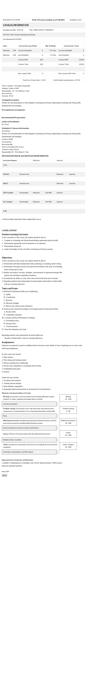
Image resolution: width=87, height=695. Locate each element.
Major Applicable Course (32, 219)
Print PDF (5, 471)
